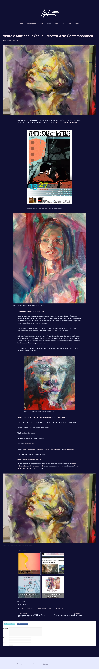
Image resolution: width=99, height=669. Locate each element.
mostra (51, 608)
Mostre (49, 23)
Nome (4, 637)
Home (21, 23)
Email (4, 640)
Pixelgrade (45, 664)
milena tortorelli (43, 608)
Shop (69, 23)
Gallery (41, 23)
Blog (63, 23)
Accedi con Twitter (9, 624)
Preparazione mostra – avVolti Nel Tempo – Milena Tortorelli (31, 616)
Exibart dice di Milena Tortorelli (31, 311)
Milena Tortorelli (31, 23)
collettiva (36, 608)
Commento (5, 628)
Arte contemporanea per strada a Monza (68, 615)
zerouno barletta (58, 608)
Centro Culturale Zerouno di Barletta (67, 122)
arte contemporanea (27, 608)
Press (56, 23)
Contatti (77, 23)
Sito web (5, 642)
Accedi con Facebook (22, 624)
